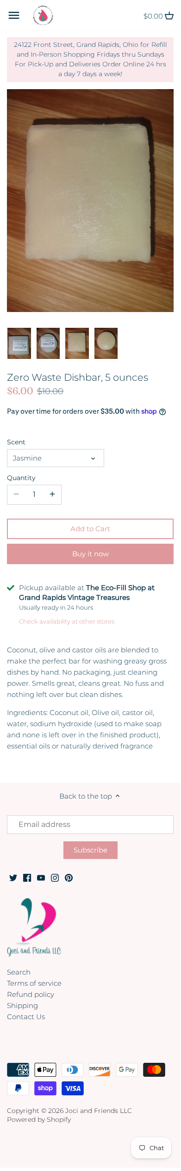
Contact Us (26, 1016)
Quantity (21, 477)
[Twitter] (13, 877)
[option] (19, 343)
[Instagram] (55, 877)
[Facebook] (27, 877)
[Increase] (52, 494)
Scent (16, 442)
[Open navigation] (14, 15)
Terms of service (34, 983)
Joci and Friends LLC (98, 1110)
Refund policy (30, 994)
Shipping (22, 1005)
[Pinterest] (69, 877)
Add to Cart (90, 528)
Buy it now (90, 553)
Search (19, 972)
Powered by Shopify (39, 1119)
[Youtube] (41, 877)
